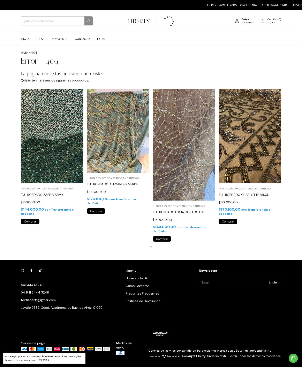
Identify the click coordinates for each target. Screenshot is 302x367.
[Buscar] (88, 20)
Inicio (25, 39)
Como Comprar (137, 286)
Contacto (82, 39)
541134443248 (32, 285)
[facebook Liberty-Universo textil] (31, 270)
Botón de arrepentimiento (253, 350)
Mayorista (59, 39)
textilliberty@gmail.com (38, 300)
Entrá (245, 19)
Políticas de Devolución (143, 301)
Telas (40, 39)
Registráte (248, 22)
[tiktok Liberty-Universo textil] (40, 270)
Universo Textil (137, 278)
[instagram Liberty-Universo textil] (22, 270)
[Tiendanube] (164, 357)
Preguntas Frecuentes (142, 293)
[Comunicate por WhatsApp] (293, 358)
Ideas (101, 39)
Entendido (43, 360)
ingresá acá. (225, 350)
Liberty (131, 270)
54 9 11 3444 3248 (35, 292)
